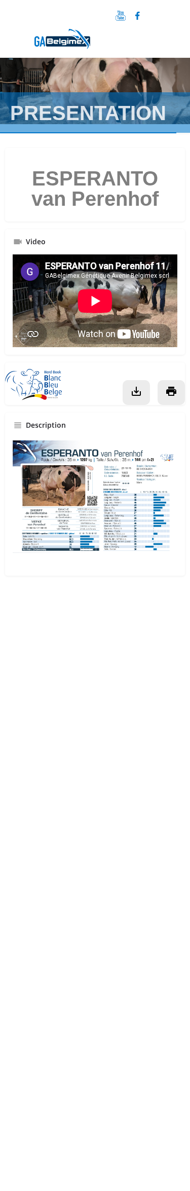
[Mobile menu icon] (12, 41)
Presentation (88, 113)
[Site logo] (63, 46)
